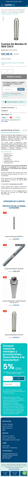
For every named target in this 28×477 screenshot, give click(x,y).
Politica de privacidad (9, 94)
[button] (21, 5)
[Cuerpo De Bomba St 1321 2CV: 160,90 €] (14, 323)
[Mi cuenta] (24, 5)
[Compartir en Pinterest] (15, 110)
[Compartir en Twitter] (12, 110)
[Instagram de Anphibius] (4, 461)
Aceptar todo (5, 473)
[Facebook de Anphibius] (7, 461)
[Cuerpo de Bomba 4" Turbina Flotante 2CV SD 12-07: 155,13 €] (14, 291)
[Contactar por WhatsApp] (24, 473)
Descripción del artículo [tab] (10, 130)
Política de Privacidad (13, 413)
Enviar (21, 89)
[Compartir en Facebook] (10, 110)
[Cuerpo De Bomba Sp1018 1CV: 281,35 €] (14, 225)
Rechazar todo (14, 473)
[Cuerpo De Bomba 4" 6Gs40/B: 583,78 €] (14, 257)
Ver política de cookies (14, 469)
